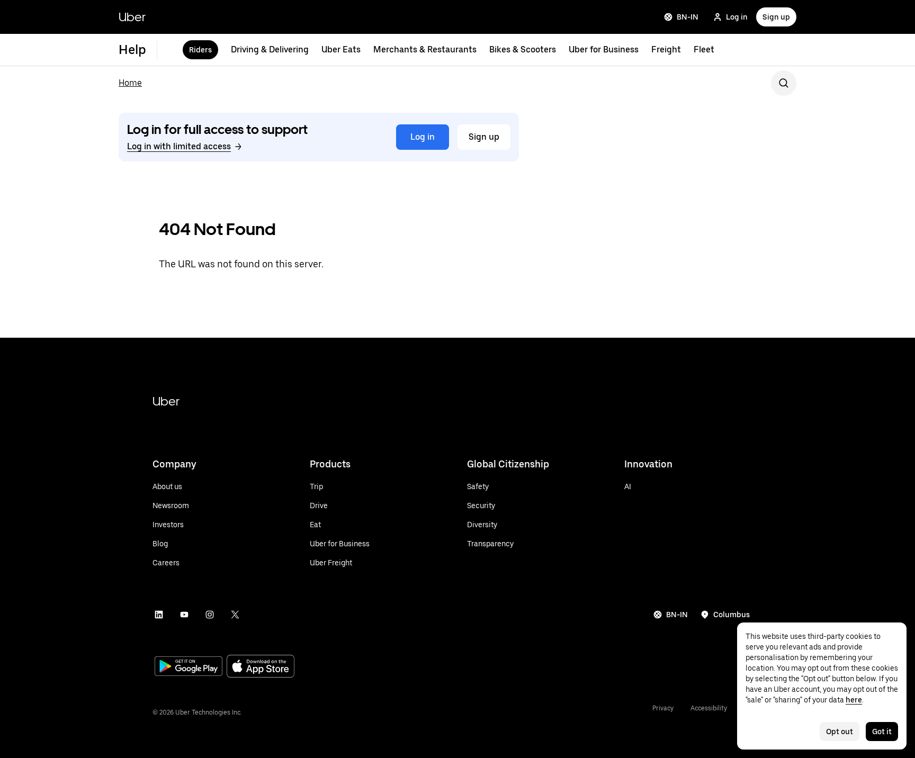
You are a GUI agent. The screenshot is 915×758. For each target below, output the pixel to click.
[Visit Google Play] (188, 667)
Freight (666, 49)
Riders (200, 50)
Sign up (776, 17)
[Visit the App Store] (260, 667)
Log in (737, 17)
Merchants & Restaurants (425, 49)
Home (130, 83)
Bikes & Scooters (522, 49)
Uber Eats (341, 49)
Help (132, 49)
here (854, 700)
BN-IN (687, 17)
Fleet (704, 49)
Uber (132, 16)
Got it (882, 731)
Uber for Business (604, 49)
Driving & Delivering (270, 49)
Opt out (839, 731)
